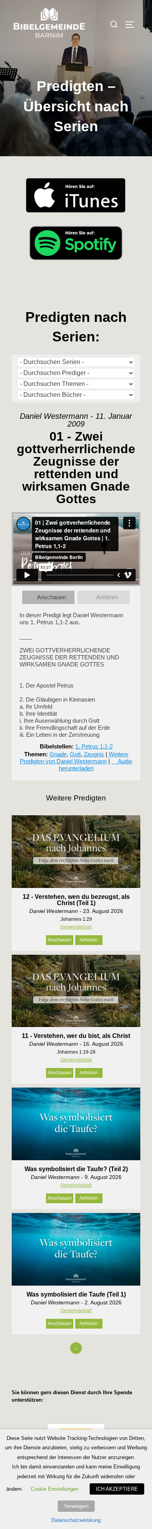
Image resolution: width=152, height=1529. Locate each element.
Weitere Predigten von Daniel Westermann (74, 757)
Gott (75, 754)
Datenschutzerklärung (76, 1520)
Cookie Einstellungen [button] (54, 1489)
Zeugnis (94, 754)
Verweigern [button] (76, 1506)
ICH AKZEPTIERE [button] (117, 1489)
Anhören (107, 597)
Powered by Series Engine (76, 1369)
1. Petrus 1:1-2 (94, 746)
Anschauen (51, 597)
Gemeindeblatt (76, 927)
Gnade (58, 754)
